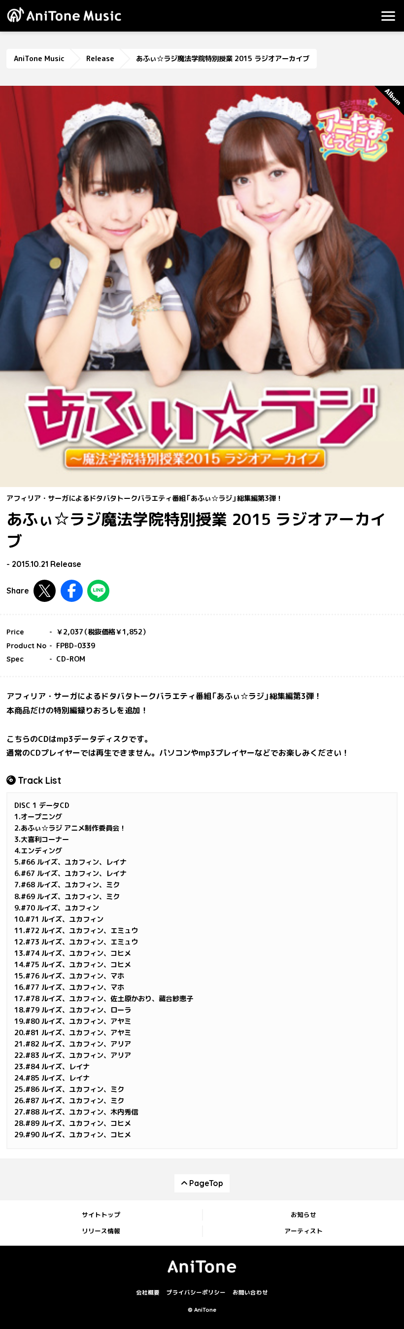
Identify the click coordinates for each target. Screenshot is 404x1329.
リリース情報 (101, 1230)
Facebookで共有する (72, 591)
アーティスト (303, 1230)
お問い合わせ (250, 1292)
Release (100, 59)
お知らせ (303, 1214)
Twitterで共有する (45, 591)
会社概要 (148, 1292)
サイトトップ (101, 1214)
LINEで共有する (98, 591)
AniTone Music (39, 59)
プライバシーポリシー (196, 1292)
